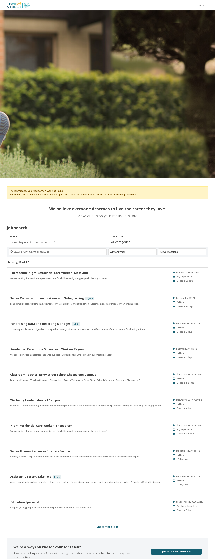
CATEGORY (117, 236)
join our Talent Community (74, 194)
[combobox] (58, 251)
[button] (200, 5)
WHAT (13, 236)
